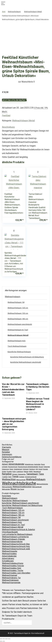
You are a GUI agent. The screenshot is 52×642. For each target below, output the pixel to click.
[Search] (49, 3)
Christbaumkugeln (10, 532)
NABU (31, 471)
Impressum (7, 454)
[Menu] (3, 3)
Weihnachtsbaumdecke (12, 541)
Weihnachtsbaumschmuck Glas (16, 544)
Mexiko (26, 471)
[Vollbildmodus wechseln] (4, 638)
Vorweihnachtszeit (30, 477)
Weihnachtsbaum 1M (16, 302)
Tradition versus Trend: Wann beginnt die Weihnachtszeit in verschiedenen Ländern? (37, 404)
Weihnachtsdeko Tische (12, 570)
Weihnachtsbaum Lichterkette (15, 537)
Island (40, 469)
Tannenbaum (32, 474)
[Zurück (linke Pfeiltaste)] (1, 641)
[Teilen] (6, 638)
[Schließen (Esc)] (9, 638)
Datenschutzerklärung (11, 457)
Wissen (14, 489)
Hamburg (32, 469)
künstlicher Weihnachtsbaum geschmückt (25, 362)
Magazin (5, 449)
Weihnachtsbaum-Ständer (13, 539)
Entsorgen (47, 467)
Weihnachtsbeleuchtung (12, 563)
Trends (15, 476)
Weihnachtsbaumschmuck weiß (16, 549)
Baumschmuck (12, 467)
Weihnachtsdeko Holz (11, 568)
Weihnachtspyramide (11, 582)
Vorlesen (21, 477)
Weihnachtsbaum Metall (33, 12)
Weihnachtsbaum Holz (16, 341)
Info (37, 469)
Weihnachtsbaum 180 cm (18, 319)
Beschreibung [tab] (8, 127)
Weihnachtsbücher (42, 484)
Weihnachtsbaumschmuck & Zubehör (18, 529)
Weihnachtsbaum (14, 12)
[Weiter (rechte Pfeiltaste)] (4, 641)
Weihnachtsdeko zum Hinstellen (16, 573)
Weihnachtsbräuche (19, 483)
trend (9, 477)
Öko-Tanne (20, 489)
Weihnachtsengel (9, 575)
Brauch (41, 467)
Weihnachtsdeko (7, 487)
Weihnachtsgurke (9, 551)
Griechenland (18, 469)
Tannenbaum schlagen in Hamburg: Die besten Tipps (37, 387)
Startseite (6, 447)
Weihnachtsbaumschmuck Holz (16, 546)
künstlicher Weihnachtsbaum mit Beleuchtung (27, 357)
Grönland (26, 469)
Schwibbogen (8, 561)
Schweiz (14, 474)
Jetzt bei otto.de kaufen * (14, 100)
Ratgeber (6, 452)
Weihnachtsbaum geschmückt (20, 324)
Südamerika (22, 474)
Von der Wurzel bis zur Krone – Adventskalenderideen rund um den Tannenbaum (13, 389)
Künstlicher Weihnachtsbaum (19, 352)
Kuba (14, 471)
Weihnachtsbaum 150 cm (18, 313)
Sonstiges (6, 496)
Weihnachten (9, 479)
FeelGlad (6, 115)
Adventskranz (29, 464)
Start (3, 12)
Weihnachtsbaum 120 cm (18, 308)
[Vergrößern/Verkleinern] (1, 638)
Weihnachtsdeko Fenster (13, 565)
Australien (37, 464)
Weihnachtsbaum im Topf (18, 330)
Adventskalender (16, 464)
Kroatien (9, 471)
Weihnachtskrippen (10, 580)
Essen (11, 469)
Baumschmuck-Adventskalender (28, 467)
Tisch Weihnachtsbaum (17, 346)
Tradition (5, 477)
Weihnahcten (6, 489)
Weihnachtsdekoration (22, 487)
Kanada (45, 469)
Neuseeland (37, 471)
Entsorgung (5, 469)
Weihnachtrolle (20, 480)
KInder (4, 471)
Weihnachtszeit (37, 487)
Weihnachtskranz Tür (11, 578)
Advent (5, 464)
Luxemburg (19, 471)
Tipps (41, 474)
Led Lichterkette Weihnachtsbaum (17, 534)
